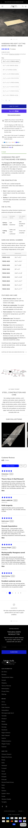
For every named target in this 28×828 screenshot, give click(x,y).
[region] (14, 611)
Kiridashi (4, 777)
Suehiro (4, 738)
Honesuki (4, 765)
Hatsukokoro (5, 710)
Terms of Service (6, 686)
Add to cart (14, 106)
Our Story (4, 672)
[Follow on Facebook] (2, 806)
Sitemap (4, 694)
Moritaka (4, 727)
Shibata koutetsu (6, 741)
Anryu (3, 702)
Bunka (3, 760)
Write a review (10, 466)
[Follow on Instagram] (6, 806)
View (7, 444)
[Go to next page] (21, 593)
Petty (3, 788)
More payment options (14, 115)
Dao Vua (4, 704)
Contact (4, 680)
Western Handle (6, 799)
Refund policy (5, 688)
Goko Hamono (6, 707)
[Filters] (21, 465)
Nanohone (4, 730)
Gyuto (3, 771)
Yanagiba (4, 802)
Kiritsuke (4, 779)
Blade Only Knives (7, 757)
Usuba (3, 796)
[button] (5, 49)
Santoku (4, 791)
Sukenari (4, 747)
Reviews (4, 674)
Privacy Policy (5, 691)
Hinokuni (4, 719)
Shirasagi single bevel (8, 713)
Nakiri (3, 785)
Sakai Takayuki (6, 735)
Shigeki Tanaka (6, 744)
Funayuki (4, 768)
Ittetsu (3, 721)
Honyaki (4, 774)
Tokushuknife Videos (7, 677)
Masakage (4, 724)
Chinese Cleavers (6, 754)
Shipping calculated (14, 54)
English (20, 811)
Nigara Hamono (6, 733)
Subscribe (14, 652)
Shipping (4, 683)
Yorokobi (4, 716)
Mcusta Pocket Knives (8, 782)
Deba (3, 763)
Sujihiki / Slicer (6, 793)
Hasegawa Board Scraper (10, 338)
